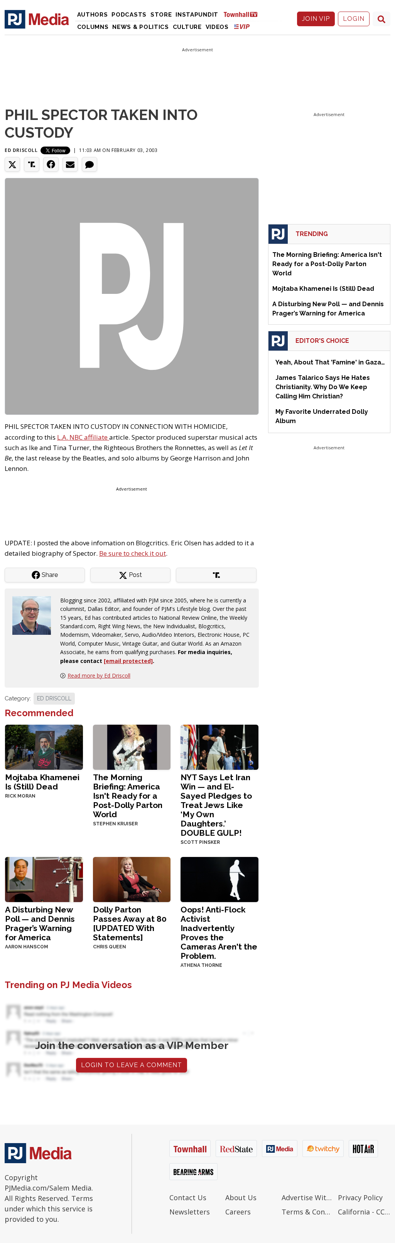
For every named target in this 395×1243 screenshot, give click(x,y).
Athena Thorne (201, 965)
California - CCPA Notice (364, 1211)
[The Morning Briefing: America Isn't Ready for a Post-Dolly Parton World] (132, 746)
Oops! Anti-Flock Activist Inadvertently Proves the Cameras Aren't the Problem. (219, 933)
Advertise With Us (308, 1197)
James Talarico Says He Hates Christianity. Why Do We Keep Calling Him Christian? (322, 387)
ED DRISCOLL (54, 698)
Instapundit (197, 14)
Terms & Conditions (308, 1211)
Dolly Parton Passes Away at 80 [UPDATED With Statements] (130, 923)
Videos (217, 27)
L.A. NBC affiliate (83, 437)
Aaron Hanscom (26, 947)
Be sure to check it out (132, 553)
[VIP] (242, 26)
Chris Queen (109, 947)
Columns (93, 27)
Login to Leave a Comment (131, 1065)
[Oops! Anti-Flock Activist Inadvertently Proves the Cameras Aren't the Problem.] (219, 879)
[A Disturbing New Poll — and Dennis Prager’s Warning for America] (44, 879)
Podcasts (129, 14)
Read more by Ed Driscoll (99, 675)
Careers (238, 1211)
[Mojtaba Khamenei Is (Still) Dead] (44, 746)
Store (161, 14)
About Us (241, 1197)
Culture (187, 27)
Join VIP (316, 18)
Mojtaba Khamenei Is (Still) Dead (42, 781)
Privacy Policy (360, 1197)
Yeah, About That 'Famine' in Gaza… (330, 362)
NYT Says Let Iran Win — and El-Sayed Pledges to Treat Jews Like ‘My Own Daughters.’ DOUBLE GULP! (216, 805)
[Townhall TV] (243, 14)
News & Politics (140, 27)
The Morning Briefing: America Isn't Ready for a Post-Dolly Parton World (127, 795)
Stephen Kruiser (115, 823)
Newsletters (189, 1211)
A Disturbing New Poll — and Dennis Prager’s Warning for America (40, 923)
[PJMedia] (37, 19)
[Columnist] (34, 615)
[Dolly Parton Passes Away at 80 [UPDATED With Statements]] (132, 879)
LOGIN (354, 18)
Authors (92, 14)
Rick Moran (20, 796)
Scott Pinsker (200, 842)
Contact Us (187, 1197)
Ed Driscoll (21, 150)
